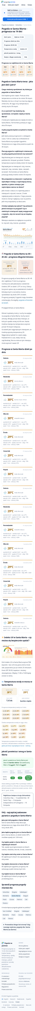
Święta (30, 5)
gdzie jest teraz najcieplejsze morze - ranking (16, 746)
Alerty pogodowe (24, 954)
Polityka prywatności (8, 984)
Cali (26, 899)
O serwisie (6, 1005)
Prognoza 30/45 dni (10, 45)
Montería (6, 896)
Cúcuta (12, 899)
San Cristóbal (7, 911)
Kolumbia (19, 25)
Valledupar (23, 892)
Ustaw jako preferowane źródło (17, 19)
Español (28, 999)
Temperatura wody (10, 49)
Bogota (14, 892)
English (6, 999)
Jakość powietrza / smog (12, 53)
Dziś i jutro (7, 37)
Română (4, 1002)
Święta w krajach (24, 957)
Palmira (19, 899)
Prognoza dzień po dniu (12, 41)
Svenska (11, 1002)
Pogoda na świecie (8, 25)
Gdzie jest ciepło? (13, 5)
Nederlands (20, 999)
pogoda (9, 2)
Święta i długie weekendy (12, 57)
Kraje (3, 5)
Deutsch (12, 999)
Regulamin (5, 987)
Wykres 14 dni (19, 37)
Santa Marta (16, 896)
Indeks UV (23, 49)
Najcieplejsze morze (25, 951)
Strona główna (23, 946)
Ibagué (25, 896)
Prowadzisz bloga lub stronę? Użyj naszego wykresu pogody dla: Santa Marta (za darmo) (16, 927)
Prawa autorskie (7, 989)
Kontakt (4, 981)
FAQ (25, 57)
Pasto (4, 899)
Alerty (23, 5)
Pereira (5, 903)
